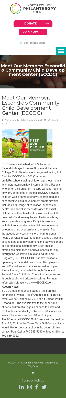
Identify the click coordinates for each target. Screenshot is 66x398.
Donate (30, 23)
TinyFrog (33, 366)
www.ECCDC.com (42, 282)
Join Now (30, 32)
